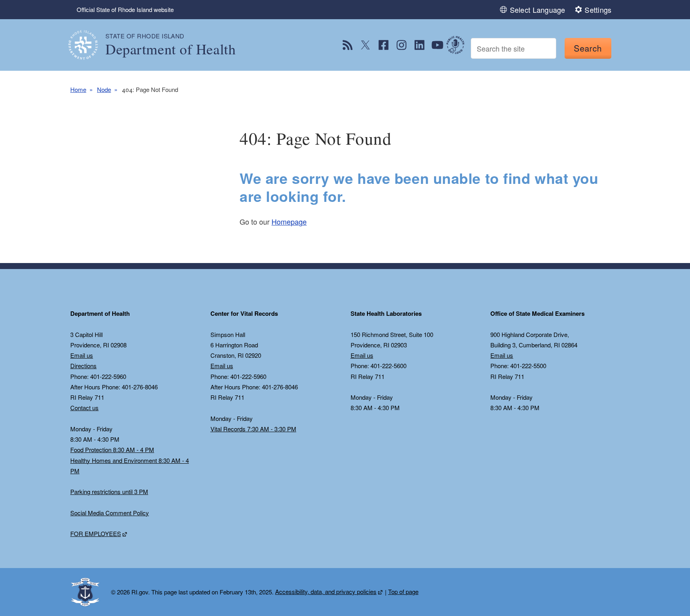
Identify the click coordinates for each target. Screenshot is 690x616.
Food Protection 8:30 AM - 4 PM (112, 449)
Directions (83, 365)
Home (78, 89)
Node (104, 89)
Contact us (84, 407)
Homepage (289, 221)
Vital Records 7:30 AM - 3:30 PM (253, 429)
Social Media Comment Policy (109, 512)
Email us (81, 355)
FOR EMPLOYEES (95, 533)
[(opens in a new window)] (348, 45)
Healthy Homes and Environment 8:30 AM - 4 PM (129, 465)
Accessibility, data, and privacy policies (326, 591)
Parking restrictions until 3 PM (109, 491)
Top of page (403, 591)
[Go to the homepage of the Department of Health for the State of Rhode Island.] (87, 45)
